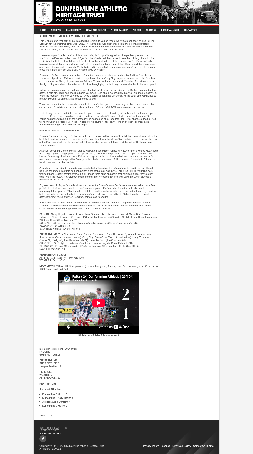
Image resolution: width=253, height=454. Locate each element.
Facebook (166, 446)
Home (43, 30)
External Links (170, 30)
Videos (137, 30)
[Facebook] (42, 438)
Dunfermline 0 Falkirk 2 (54, 405)
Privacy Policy (151, 446)
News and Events (96, 30)
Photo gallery (119, 30)
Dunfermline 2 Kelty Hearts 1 (57, 398)
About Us (151, 30)
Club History (73, 30)
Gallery (187, 446)
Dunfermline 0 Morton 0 (54, 394)
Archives (56, 30)
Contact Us (190, 30)
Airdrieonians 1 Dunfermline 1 (58, 401)
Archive (177, 446)
